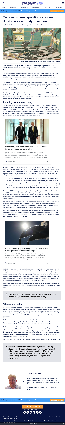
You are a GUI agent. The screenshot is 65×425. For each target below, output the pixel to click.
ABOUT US (47, 7)
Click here (39, 409)
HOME (3, 7)
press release (22, 167)
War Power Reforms (50, 387)
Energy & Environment (31, 25)
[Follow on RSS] (40, 412)
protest (27, 278)
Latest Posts (40, 25)
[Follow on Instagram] (34, 412)
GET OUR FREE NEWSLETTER (32, 407)
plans (36, 210)
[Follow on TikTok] (37, 412)
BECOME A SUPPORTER (57, 11)
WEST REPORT (35, 7)
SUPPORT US (59, 7)
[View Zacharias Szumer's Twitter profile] (23, 381)
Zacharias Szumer (10, 25)
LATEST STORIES (24, 7)
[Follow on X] (27, 412)
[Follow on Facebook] (24, 412)
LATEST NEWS (12, 7)
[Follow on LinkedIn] (31, 412)
